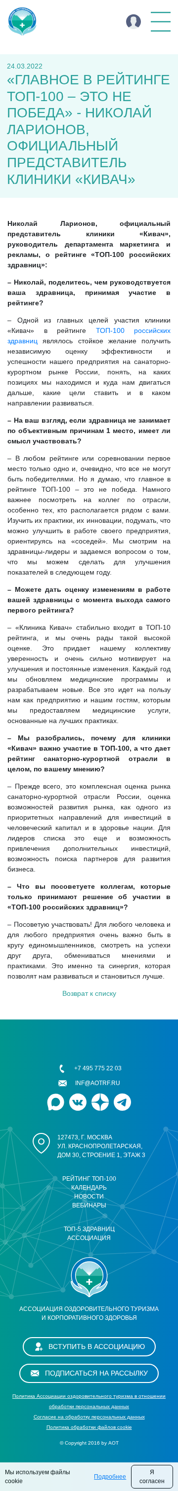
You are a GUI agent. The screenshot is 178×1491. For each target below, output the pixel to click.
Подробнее (110, 1476)
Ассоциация (89, 1238)
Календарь (89, 1187)
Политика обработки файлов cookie (89, 1427)
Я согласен (152, 1477)
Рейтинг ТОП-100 (89, 1178)
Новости (89, 1196)
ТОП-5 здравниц (89, 1229)
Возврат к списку (89, 993)
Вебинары (89, 1205)
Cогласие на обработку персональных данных (89, 1416)
